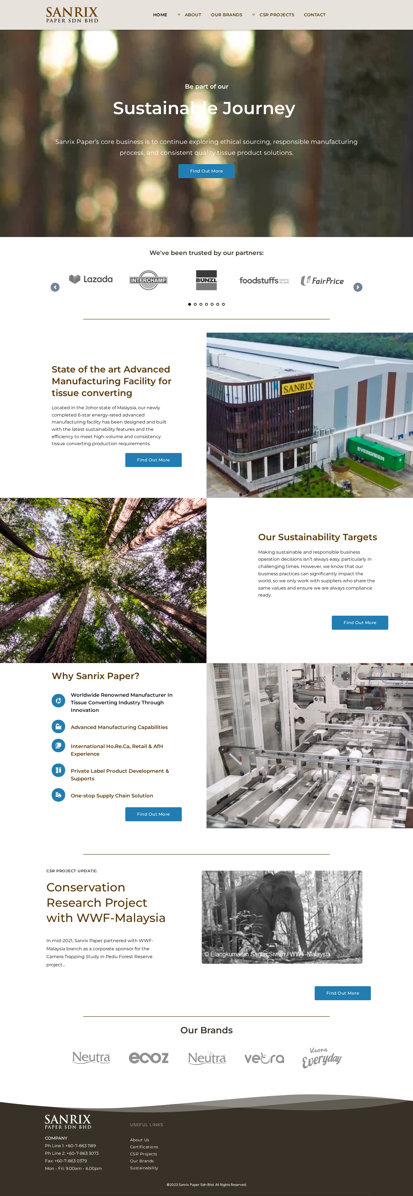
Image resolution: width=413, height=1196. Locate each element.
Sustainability (145, 1167)
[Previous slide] (55, 287)
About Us (139, 1139)
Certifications (144, 1146)
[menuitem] (160, 15)
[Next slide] (357, 287)
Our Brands (142, 1160)
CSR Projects (143, 1153)
